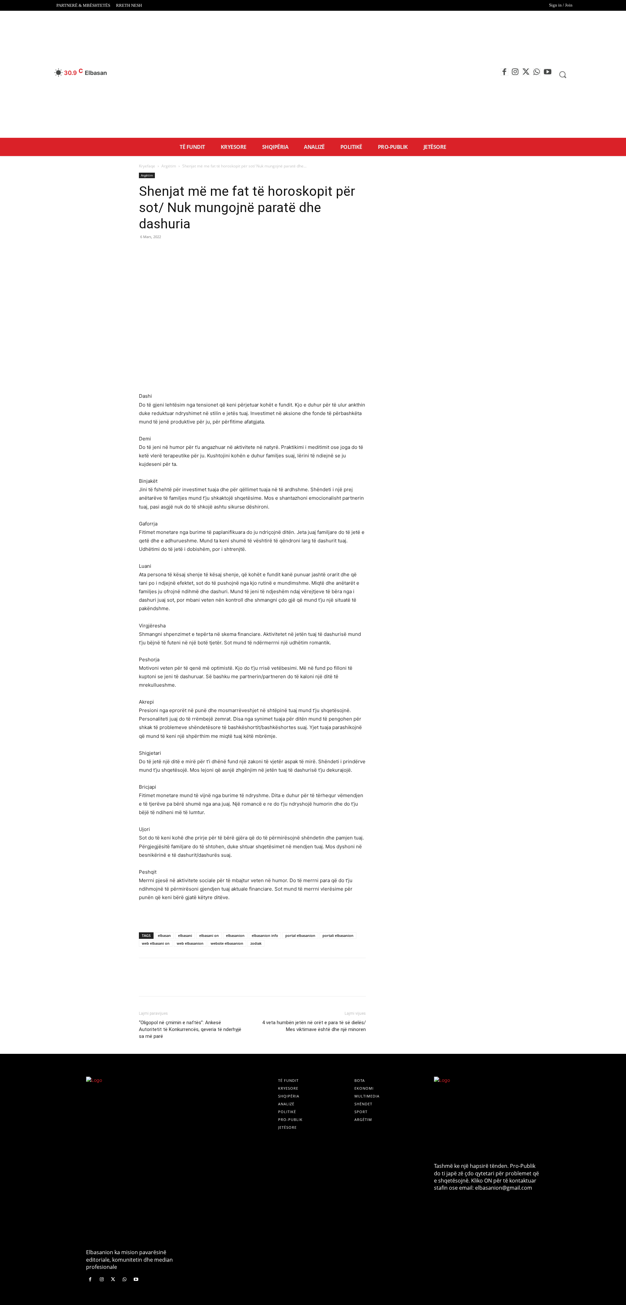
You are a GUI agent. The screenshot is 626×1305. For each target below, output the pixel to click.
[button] (563, 74)
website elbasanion (227, 943)
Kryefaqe (147, 166)
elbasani (185, 935)
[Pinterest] (175, 251)
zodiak (255, 943)
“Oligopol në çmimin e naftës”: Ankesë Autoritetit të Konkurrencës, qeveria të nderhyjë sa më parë (190, 1029)
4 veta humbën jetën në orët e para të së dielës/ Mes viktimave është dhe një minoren (314, 1026)
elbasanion (235, 935)
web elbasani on (156, 943)
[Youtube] (547, 72)
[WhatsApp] (537, 72)
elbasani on (209, 935)
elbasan (164, 935)
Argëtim (168, 166)
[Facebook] (504, 72)
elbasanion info (265, 935)
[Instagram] (515, 72)
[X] (526, 72)
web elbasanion (190, 943)
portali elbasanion (337, 935)
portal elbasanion (300, 935)
